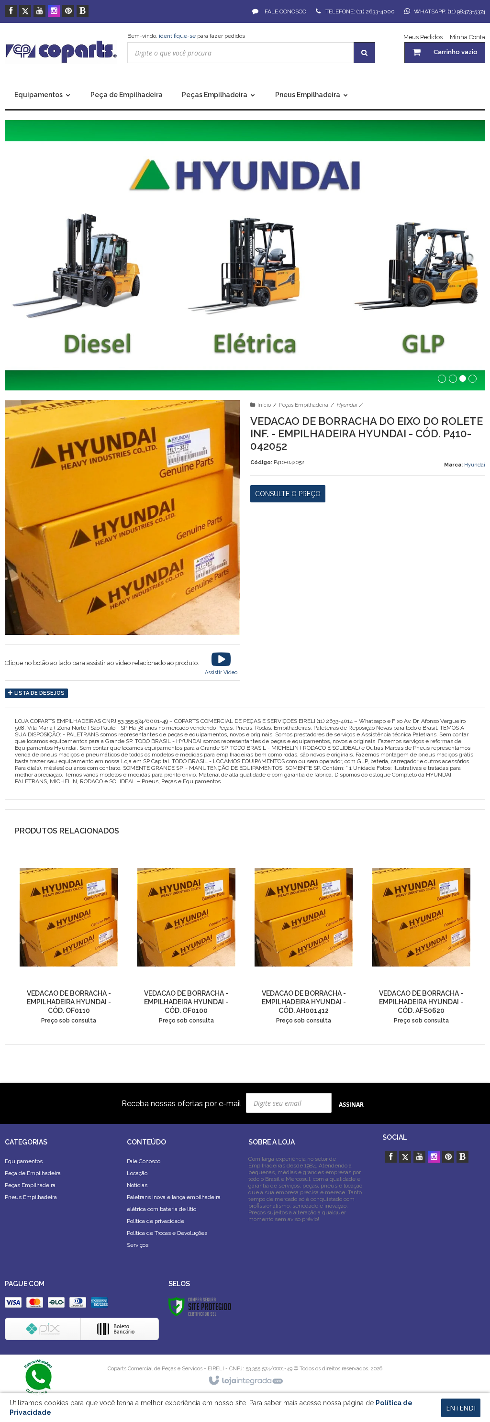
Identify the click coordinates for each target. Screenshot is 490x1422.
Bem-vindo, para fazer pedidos (186, 36)
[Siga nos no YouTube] (419, 1157)
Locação (137, 1173)
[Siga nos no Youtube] (39, 11)
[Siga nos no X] (25, 11)
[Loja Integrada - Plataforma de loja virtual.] (245, 1381)
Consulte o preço (288, 494)
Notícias (137, 1185)
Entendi (461, 1407)
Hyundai (346, 405)
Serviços (137, 1245)
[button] (221, 663)
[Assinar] (351, 1104)
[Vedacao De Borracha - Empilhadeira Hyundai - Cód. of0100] (186, 944)
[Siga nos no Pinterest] (68, 11)
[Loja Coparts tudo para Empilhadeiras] (61, 52)
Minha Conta (467, 37)
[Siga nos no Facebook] (11, 11)
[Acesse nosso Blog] (83, 11)
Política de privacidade (155, 1221)
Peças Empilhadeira (303, 405)
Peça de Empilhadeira (33, 1173)
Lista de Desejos (39, 693)
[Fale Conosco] (38, 1376)
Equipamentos (24, 1161)
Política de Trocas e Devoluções (167, 1233)
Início (264, 405)
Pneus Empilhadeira (31, 1197)
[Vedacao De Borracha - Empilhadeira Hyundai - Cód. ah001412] (303, 944)
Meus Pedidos (423, 37)
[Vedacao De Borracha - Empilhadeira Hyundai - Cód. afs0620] (421, 944)
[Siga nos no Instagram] (54, 11)
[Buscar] (364, 52)
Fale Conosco (284, 11)
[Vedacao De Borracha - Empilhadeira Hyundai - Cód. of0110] (68, 944)
